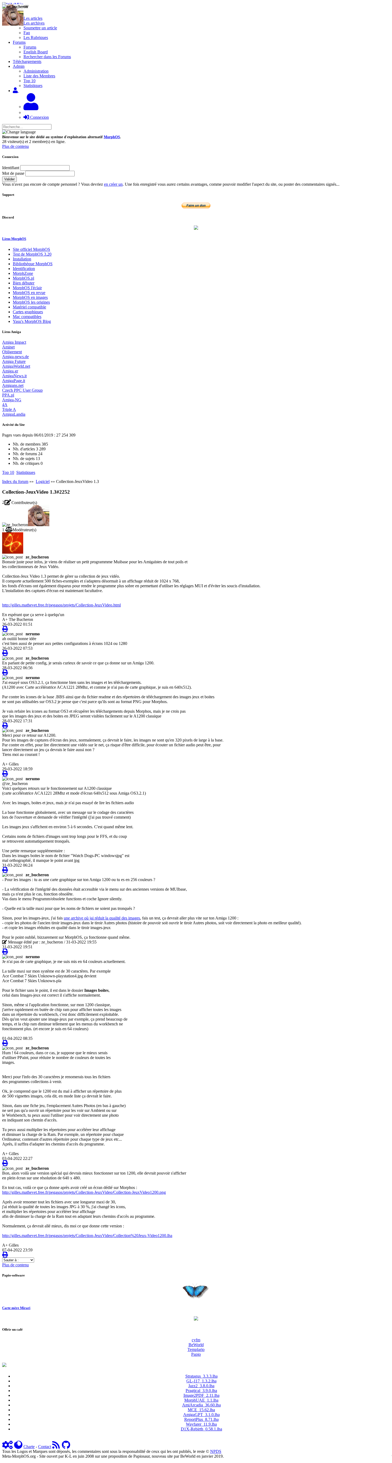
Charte (29, 1446)
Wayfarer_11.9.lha (201, 1424)
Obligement (12, 352)
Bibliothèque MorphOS (33, 263)
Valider (9, 179)
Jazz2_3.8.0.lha (201, 1385)
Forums (29, 47)
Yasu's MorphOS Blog (32, 321)
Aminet (8, 347)
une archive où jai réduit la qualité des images (102, 918)
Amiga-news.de (15, 356)
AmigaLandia (13, 414)
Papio (196, 1354)
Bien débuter (23, 283)
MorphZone (23, 273)
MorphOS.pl (23, 278)
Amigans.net (12, 385)
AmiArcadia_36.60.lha (201, 1405)
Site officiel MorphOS (31, 249)
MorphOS (112, 137)
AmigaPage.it (13, 380)
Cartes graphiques (28, 312)
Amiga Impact (14, 342)
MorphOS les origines (31, 302)
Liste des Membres (39, 76)
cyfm (196, 1340)
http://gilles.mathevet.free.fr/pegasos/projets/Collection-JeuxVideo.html (61, 605)
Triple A (9, 409)
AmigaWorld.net (16, 366)
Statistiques (32, 85)
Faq (26, 32)
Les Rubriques (35, 37)
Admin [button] (19, 66)
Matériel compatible (29, 307)
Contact (44, 1446)
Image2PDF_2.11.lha (201, 1395)
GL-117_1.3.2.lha (201, 1381)
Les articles (32, 18)
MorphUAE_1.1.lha (201, 1400)
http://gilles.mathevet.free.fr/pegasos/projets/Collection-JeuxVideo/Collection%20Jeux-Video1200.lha (87, 1235)
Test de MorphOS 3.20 (32, 254)
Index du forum (15, 481)
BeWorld (196, 1344)
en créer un (113, 184)
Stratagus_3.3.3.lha (201, 1376)
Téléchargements (27, 61)
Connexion (39, 117)
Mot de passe (13, 173)
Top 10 (29, 80)
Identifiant (10, 167)
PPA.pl (8, 395)
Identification (24, 268)
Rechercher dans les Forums (47, 56)
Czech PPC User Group (22, 390)
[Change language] (19, 132)
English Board (35, 52)
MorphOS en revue (29, 292)
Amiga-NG (11, 400)
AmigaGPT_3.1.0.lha (201, 1414)
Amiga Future (14, 361)
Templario (196, 1349)
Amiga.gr (10, 371)
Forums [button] (19, 42)
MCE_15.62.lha (201, 1410)
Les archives (34, 23)
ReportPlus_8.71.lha (201, 1419)
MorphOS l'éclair (27, 288)
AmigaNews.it (14, 376)
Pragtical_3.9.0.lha (201, 1390)
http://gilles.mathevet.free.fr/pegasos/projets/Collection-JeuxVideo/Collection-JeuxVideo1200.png (84, 1192)
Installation (22, 259)
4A (4, 404)
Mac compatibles (27, 316)
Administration (36, 71)
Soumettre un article (40, 28)
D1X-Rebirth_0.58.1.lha (201, 1429)
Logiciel (43, 481)
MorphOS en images (30, 297)
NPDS (215, 1451)
